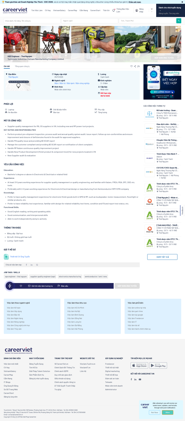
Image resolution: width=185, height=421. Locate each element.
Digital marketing (112, 371)
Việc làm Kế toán (13, 308)
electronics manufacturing (70, 276)
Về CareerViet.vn (61, 364)
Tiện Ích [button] (106, 10)
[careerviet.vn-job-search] (139, 365)
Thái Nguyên (13, 77)
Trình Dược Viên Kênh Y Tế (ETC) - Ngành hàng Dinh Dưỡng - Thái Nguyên (168, 154)
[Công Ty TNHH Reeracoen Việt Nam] (150, 114)
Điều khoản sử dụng (62, 378)
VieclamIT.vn (85, 367)
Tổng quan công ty (22, 66)
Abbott (159, 157)
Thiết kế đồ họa (111, 375)
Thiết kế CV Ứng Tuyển (20, 256)
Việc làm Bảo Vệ (13, 315)
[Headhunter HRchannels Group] (150, 144)
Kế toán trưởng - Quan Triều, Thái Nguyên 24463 (168, 110)
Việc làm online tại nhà (137, 308)
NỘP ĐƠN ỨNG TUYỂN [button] (164, 58)
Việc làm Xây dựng (14, 311)
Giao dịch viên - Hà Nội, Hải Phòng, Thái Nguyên (168, 124)
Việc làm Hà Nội (73, 311)
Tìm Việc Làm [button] (36, 10)
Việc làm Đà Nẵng (74, 325)
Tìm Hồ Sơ (33, 367)
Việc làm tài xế (133, 325)
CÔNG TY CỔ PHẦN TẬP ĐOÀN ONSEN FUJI (168, 200)
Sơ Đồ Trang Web (11, 389)
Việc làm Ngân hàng (15, 318)
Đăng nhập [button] (141, 10)
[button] (182, 2)
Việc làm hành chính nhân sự (139, 329)
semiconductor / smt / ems (96, 276)
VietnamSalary (59, 10)
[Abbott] (150, 158)
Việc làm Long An (74, 322)
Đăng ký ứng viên (10, 397)
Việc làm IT (132, 322)
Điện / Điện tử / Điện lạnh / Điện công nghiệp (71, 83)
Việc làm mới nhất (11, 364)
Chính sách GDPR (61, 371)
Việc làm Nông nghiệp (15, 322)
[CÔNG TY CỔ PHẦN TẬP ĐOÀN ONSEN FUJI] (150, 202)
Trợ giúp (57, 389)
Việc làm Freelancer (136, 318)
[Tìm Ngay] (178, 20)
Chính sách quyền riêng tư (64, 382)
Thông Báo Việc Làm (122, 10)
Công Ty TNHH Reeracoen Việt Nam (167, 113)
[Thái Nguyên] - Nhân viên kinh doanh (168, 197)
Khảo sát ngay (135, 2)
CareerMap (72, 10)
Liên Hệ (83, 371)
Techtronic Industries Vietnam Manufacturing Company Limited (36, 59)
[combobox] (32, 20)
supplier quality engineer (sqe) (42, 276)
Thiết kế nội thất (112, 367)
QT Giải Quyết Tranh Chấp (64, 386)
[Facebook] (131, 379)
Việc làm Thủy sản (14, 329)
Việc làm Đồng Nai (74, 318)
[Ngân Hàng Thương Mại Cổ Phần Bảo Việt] (150, 128)
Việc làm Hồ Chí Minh (75, 308)
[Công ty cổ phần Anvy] (150, 188)
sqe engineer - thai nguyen (16, 276)
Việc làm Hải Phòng (75, 329)
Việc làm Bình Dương (75, 315)
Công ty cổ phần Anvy (165, 186)
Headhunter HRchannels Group (166, 143)
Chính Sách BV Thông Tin (64, 367)
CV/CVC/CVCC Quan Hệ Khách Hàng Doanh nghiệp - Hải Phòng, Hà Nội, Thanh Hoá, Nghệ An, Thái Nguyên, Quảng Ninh (168, 167)
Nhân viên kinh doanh (114, 386)
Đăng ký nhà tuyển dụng (39, 378)
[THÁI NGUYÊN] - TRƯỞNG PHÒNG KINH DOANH (168, 225)
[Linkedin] (135, 379)
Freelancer (109, 364)
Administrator (111, 389)
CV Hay (48, 10)
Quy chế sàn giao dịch (63, 375)
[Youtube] (140, 379)
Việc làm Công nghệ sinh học (18, 325)
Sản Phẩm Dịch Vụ (36, 375)
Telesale (108, 382)
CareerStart (95, 10)
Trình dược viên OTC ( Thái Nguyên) (168, 183)
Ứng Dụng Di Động (11, 386)
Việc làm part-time (135, 311)
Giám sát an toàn (112, 378)
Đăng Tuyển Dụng (36, 364)
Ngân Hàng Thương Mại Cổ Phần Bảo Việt (167, 127)
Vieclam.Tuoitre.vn (87, 364)
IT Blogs (7, 382)
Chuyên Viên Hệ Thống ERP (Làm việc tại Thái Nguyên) (166, 140)
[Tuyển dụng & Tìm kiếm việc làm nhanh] (15, 10)
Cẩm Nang (84, 10)
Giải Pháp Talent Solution (39, 371)
